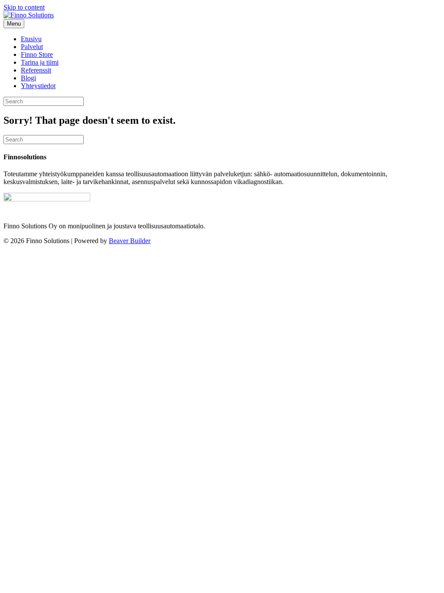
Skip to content (24, 7)
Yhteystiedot (38, 85)
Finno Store (37, 54)
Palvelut (32, 46)
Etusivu (31, 39)
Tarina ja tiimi (40, 62)
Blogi (28, 78)
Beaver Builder (129, 240)
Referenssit (36, 70)
